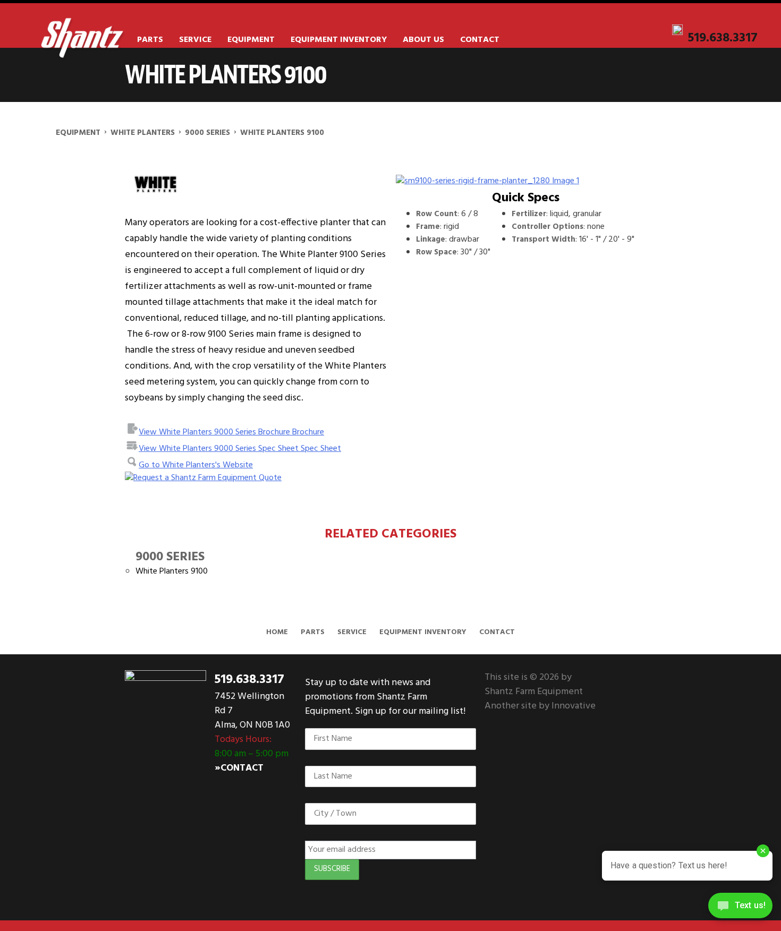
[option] (525, 181)
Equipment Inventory (339, 39)
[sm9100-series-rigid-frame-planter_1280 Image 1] (525, 181)
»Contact (239, 768)
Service (195, 39)
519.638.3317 (723, 38)
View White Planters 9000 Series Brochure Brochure (231, 432)
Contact (479, 39)
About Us (423, 39)
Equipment (251, 39)
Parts (150, 39)
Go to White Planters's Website (196, 465)
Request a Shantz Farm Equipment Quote (207, 478)
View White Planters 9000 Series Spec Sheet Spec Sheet (240, 449)
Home (277, 632)
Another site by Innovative (540, 706)
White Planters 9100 (171, 571)
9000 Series (170, 557)
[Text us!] (740, 908)
